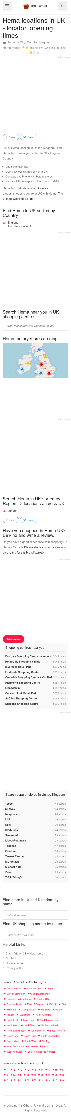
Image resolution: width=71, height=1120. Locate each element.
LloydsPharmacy (15, 840)
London (12, 510)
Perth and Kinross (16, 1030)
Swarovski (11, 835)
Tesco (9, 803)
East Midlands (14, 1004)
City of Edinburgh (16, 993)
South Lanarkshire (50, 1036)
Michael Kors (13, 867)
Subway (10, 809)
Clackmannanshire (40, 993)
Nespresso (12, 814)
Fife (64, 1004)
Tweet (30, 137)
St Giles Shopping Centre (21, 698)
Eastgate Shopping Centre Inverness (28, 656)
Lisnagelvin (12, 688)
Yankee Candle (14, 856)
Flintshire (11, 1009)
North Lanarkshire (49, 1020)
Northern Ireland (49, 1025)
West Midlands (14, 1051)
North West (13, 1025)
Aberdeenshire (34, 988)
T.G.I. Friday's (13, 877)
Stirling (45, 1041)
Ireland (58, 1009)
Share (11, 137)
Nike (8, 824)
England (19, 224)
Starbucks (11, 830)
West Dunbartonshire (18, 1046)
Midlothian (25, 1014)
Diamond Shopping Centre (21, 703)
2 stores (43, 188)
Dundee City (42, 999)
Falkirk (52, 1004)
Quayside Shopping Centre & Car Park (29, 677)
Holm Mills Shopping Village (22, 661)
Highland (45, 1009)
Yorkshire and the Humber (41, 1051)
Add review (13, 639)
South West (13, 1041)
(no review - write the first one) (48, 47)
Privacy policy (15, 968)
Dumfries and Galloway (19, 999)
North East (12, 1020)
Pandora (10, 851)
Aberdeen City (14, 988)
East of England (35, 1004)
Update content (15, 963)
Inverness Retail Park (18, 667)
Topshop (10, 845)
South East (13, 1036)
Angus (50, 988)
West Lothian (41, 1046)
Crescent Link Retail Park (21, 693)
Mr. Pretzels (12, 861)
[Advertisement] (35, 93)
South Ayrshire (58, 1030)
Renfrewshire (38, 1030)
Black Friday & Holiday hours (24, 953)
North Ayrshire (43, 1014)
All (63, 1080)
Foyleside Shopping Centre (22, 672)
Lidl (7, 819)
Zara (8, 872)
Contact (11, 958)
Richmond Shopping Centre (22, 682)
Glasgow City (29, 1009)
